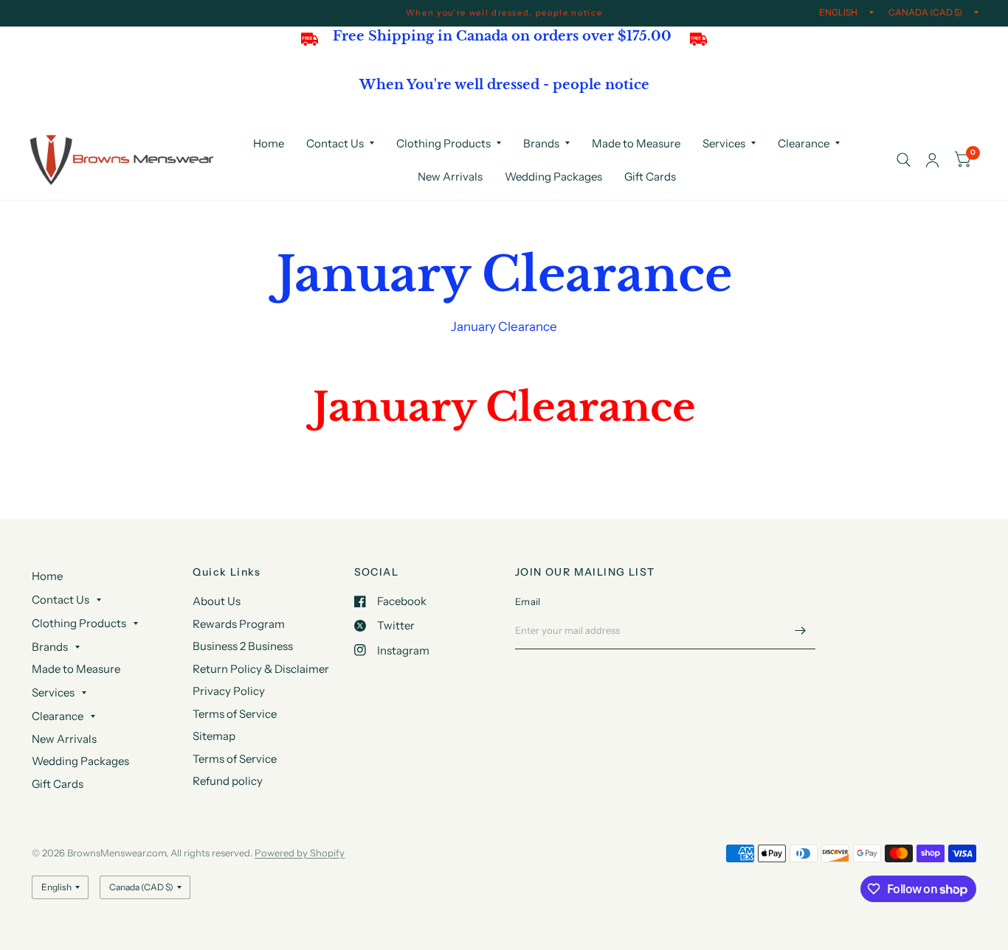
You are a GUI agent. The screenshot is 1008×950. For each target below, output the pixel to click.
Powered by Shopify (300, 853)
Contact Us (335, 143)
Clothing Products (443, 143)
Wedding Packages (553, 177)
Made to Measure (636, 143)
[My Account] (932, 160)
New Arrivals (450, 177)
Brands (541, 143)
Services (724, 143)
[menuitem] (268, 144)
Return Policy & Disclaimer (261, 669)
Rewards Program (239, 624)
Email (527, 601)
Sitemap (214, 736)
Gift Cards (650, 177)
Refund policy (228, 781)
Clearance (803, 143)
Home (268, 143)
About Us (217, 601)
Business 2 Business (243, 646)
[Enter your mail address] (800, 630)
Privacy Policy (229, 691)
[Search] (903, 160)
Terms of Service (235, 714)
